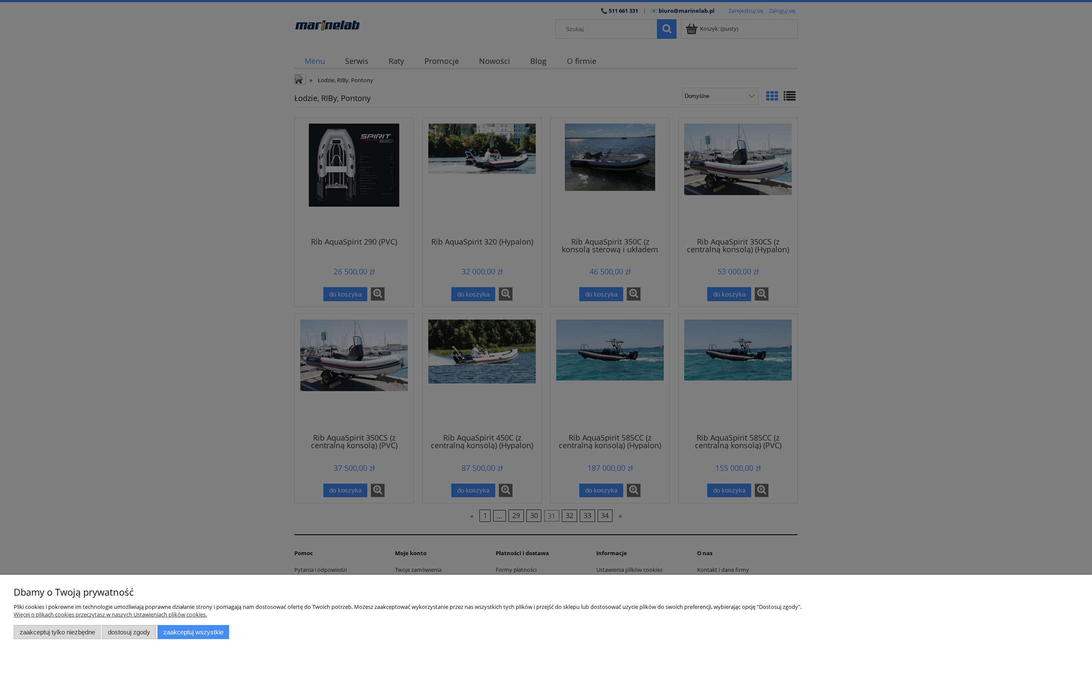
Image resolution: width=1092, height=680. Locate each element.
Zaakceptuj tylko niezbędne (57, 632)
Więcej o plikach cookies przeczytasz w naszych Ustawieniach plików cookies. (110, 614)
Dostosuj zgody (129, 632)
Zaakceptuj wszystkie (193, 632)
